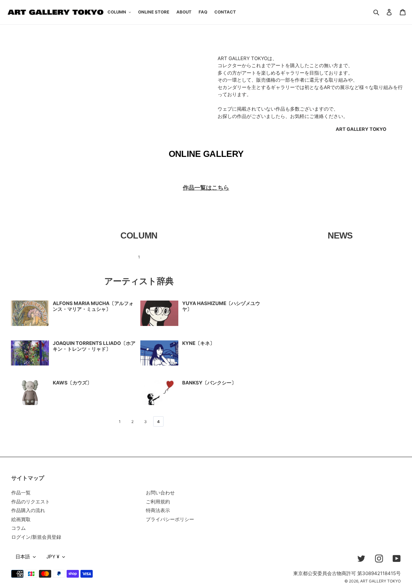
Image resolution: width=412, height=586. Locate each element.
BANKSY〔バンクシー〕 (209, 383)
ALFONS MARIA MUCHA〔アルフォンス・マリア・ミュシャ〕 (93, 306)
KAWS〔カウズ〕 (72, 383)
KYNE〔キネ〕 (198, 343)
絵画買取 (21, 519)
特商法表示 (158, 510)
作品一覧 (21, 493)
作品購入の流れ (28, 510)
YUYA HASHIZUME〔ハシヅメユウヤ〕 (221, 306)
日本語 (22, 557)
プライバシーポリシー (170, 519)
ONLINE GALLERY (206, 154)
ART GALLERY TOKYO (380, 581)
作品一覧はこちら (206, 187)
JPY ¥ (52, 557)
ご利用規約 (158, 502)
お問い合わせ (160, 493)
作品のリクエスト (30, 502)
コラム (18, 528)
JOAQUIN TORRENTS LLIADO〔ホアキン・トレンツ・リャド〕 (94, 346)
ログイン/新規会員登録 (36, 537)
